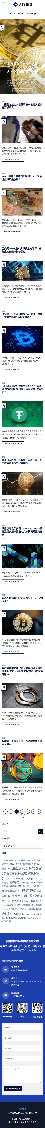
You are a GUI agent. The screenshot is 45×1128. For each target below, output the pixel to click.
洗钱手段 (21, 896)
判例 (36, 863)
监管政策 (11, 905)
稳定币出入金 (29, 905)
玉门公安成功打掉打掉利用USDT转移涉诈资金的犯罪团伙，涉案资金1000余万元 (22, 389)
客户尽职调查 (15, 878)
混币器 (27, 901)
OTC (17, 860)
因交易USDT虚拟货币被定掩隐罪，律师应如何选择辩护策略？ (22, 250)
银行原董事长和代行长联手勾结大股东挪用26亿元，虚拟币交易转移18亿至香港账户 (22, 671)
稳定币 (20, 905)
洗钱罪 (14, 900)
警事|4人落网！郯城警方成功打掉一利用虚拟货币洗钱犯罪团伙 (22, 461)
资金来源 (28, 914)
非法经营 (26, 918)
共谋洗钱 (26, 864)
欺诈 (29, 890)
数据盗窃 (37, 886)
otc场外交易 (25, 860)
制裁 (6, 868)
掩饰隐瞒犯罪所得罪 (10, 886)
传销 (19, 864)
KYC (5, 860)
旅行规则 (7, 891)
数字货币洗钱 (26, 886)
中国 (3, 101)
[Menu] (4, 4)
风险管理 (6, 921)
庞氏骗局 (17, 882)
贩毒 (20, 914)
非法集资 (36, 918)
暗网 (17, 891)
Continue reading (22, 90)
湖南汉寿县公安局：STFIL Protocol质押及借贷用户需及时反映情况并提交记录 (22, 531)
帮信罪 (5, 883)
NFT (10, 860)
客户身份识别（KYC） (32, 879)
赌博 (34, 914)
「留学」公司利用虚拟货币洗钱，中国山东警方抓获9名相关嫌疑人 (22, 316)
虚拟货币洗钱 (20, 909)
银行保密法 (15, 918)
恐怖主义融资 (29, 883)
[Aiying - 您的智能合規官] (22, 4)
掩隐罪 (39, 883)
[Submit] (40, 831)
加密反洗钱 (23, 868)
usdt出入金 (35, 860)
